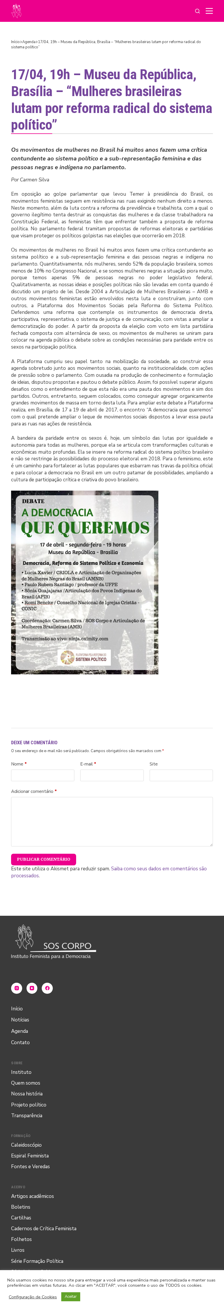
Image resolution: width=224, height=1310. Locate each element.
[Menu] (209, 11)
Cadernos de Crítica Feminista (43, 1228)
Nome (19, 764)
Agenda (19, 1031)
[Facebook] (47, 988)
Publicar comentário (43, 859)
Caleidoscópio (26, 1145)
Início (17, 1008)
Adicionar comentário (34, 791)
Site (154, 764)
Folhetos (21, 1239)
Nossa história (27, 1093)
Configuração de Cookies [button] (33, 1297)
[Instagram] (16, 988)
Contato (20, 1042)
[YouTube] (32, 988)
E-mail (88, 764)
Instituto (21, 1072)
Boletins (20, 1207)
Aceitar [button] (71, 1296)
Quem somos (25, 1083)
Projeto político (28, 1105)
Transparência (26, 1115)
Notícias (20, 1019)
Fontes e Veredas (30, 1166)
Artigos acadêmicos (32, 1196)
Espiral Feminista (30, 1155)
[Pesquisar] (197, 11)
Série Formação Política (37, 1261)
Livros (17, 1250)
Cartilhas (21, 1217)
